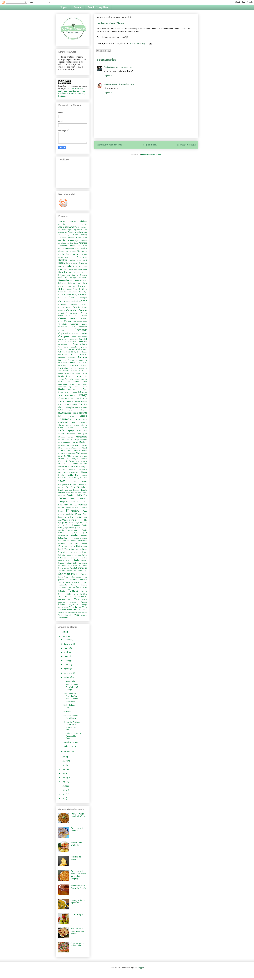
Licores (78, 428)
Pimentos (72, 510)
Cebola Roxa (80, 307)
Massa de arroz (64, 448)
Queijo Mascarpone (68, 530)
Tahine (73, 585)
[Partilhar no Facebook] (106, 50)
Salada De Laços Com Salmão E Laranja (70, 687)
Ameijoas (62, 243)
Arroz (61, 250)
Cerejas (69, 313)
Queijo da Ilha (81, 520)
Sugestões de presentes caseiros (72, 578)
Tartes (78, 587)
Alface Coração (64, 235)
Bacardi (84, 260)
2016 (64, 769)
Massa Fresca (73, 450)
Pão (70, 484)
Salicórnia (73, 552)
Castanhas (62, 305)
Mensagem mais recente (109, 144)
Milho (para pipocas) (80, 456)
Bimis (72, 280)
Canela (72, 297)
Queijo (78, 517)
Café (72, 295)
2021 (64, 790)
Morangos (83, 467)
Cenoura (82, 310)
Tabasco (84, 582)
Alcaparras (62, 232)
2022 (64, 794)
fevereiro (68, 644)
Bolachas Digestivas (66, 286)
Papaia (60, 490)
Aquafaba (84, 248)
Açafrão (61, 224)
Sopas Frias (63, 577)
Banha (75, 263)
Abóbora (83, 221)
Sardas (61, 563)
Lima (85, 427)
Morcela (61, 469)
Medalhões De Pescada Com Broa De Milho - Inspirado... (71, 697)
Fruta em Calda (72, 399)
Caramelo (62, 301)
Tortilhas (83, 594)
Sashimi (75, 563)
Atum (79, 251)
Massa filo (76, 448)
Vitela (74, 612)
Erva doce (62, 363)
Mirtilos (84, 459)
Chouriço (74, 324)
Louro (78, 431)
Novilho (70, 475)
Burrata (61, 295)
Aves (68, 254)
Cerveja (76, 313)
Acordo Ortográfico (98, 7)
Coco (72, 326)
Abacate (61, 221)
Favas (77, 379)
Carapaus (70, 301)
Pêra (67, 502)
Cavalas (73, 304)
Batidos (84, 269)
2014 (64, 761)
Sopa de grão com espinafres (78, 901)
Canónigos (83, 298)
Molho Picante (69, 746)
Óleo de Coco (65, 477)
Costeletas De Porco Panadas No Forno (72, 736)
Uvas (69, 599)
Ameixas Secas (72, 243)
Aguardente (78, 230)
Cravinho (62, 349)
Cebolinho (71, 310)
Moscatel (72, 469)
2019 (64, 781)
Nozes (77, 475)
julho (66, 664)
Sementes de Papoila (67, 568)
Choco (60, 321)
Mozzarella (63, 472)
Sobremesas (66, 574)
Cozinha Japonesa (79, 347)
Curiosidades (81, 349)
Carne (83, 301)
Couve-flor (82, 341)
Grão (60, 410)
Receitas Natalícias (68, 543)
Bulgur (84, 292)
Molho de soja (79, 463)
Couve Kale (74, 339)
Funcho (84, 402)
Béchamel (62, 277)
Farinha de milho (66, 376)
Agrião (70, 230)
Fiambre (61, 389)
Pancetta (74, 481)
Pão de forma (78, 485)
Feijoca (84, 387)
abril (66, 652)
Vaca (76, 599)
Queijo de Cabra (65, 522)
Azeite (76, 254)
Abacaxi (72, 221)
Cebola (83, 304)
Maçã (61, 433)
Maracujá (74, 442)
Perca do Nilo (82, 502)
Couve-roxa (63, 347)
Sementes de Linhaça (79, 565)
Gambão (73, 405)
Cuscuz (61, 352)
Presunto (62, 517)
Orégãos (77, 477)
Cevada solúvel (72, 316)
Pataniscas (71, 495)
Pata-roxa (61, 495)
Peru (60, 505)
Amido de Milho (78, 245)
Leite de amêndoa (72, 425)
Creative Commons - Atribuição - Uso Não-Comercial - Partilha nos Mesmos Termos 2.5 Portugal (72, 92)
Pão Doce (70, 487)
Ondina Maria (109, 67)
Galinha (61, 405)
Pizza (85, 511)
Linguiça (70, 430)
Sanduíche (74, 560)
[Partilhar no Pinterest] (109, 50)
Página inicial (150, 144)
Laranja (83, 415)
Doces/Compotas (65, 354)
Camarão (82, 294)
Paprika (76, 490)
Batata (70, 266)
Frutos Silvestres (73, 401)
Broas (60, 292)
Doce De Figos (77, 914)
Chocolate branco (81, 321)
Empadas (62, 357)
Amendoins (63, 245)
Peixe (62, 498)
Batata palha (63, 269)
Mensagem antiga (186, 144)
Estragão (74, 368)
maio (66, 656)
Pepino (72, 499)
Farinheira (69, 379)
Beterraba (63, 280)
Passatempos (76, 492)
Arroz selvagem (71, 251)
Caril (76, 301)
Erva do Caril (82, 360)
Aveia (84, 251)
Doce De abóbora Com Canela (70, 716)
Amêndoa (83, 243)
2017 (64, 773)
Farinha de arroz (70, 373)
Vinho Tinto (72, 609)
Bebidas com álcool (78, 272)
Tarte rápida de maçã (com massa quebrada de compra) (78, 875)
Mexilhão (62, 456)
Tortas (75, 594)
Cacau (67, 294)
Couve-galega (62, 344)
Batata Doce (81, 266)
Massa (70, 445)
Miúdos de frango (66, 461)
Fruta (61, 398)
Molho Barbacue (81, 461)
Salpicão (78, 555)
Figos (85, 389)
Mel (78, 453)
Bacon (61, 262)
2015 (64, 765)
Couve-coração (70, 341)
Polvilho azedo (63, 514)
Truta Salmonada (65, 596)
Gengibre (70, 407)
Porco (78, 513)
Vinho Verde (67, 612)
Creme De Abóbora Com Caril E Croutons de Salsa (71, 726)
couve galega (63, 339)
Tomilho (67, 594)
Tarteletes (71, 587)
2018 (64, 777)
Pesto (75, 505)
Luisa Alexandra (110, 84)
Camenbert (62, 298)
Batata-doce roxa (75, 270)
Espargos (62, 365)
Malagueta (82, 433)
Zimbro (65, 617)
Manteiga (75, 439)
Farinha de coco (81, 373)
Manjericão (81, 436)
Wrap (76, 615)
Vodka (79, 612)
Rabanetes (62, 538)
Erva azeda (72, 360)
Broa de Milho (80, 289)
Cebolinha (61, 311)
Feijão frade (74, 384)
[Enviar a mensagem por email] (97, 50)
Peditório (67, 711)
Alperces (84, 240)
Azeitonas (82, 256)
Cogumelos (64, 333)
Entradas (82, 357)
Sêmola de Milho (74, 571)
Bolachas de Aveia (77, 283)
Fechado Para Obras (69, 706)
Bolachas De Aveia (71, 742)
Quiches (74, 535)
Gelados (83, 404)
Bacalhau (62, 259)
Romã (60, 549)
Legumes (64, 419)
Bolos (61, 288)
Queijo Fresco (68, 527)
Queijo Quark (79, 532)
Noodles (61, 475)
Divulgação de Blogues (79, 352)
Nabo (78, 472)
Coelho (61, 330)
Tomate (73, 590)
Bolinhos (82, 286)
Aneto (77, 248)
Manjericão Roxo (64, 439)
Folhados (73, 392)
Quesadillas (63, 535)
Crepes (71, 349)
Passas (68, 492)
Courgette (63, 336)
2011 (63, 632)
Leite (77, 419)
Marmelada (62, 445)
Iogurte (83, 412)
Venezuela (72, 602)
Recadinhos (82, 540)
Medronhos (71, 454)
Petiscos (82, 504)
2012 (64, 636)
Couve (73, 336)
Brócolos (67, 292)
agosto (67, 669)
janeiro (67, 639)
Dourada (83, 354)
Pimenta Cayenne (72, 507)
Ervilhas (71, 362)
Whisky (61, 615)
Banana (69, 263)
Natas (84, 472)
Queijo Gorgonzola (81, 528)
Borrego (68, 289)
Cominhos (75, 334)
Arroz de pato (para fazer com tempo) (77, 931)
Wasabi (84, 612)
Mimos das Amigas (68, 459)
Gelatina (62, 407)
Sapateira (84, 560)
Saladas (83, 548)
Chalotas (62, 318)
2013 (64, 757)
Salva (67, 560)
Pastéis (85, 492)
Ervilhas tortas (82, 363)
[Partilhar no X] (103, 50)
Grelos (71, 410)
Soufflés (71, 577)
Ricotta (72, 546)
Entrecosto (62, 360)
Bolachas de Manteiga (76, 858)
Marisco (83, 442)
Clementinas (62, 327)
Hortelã (75, 413)
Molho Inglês (63, 467)
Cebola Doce (64, 308)
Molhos (74, 466)
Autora (77, 7)
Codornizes (82, 326)
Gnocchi (77, 407)
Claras (84, 324)
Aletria (78, 232)
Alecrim (71, 232)
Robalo (85, 546)
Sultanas (83, 580)
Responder (108, 75)
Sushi (68, 582)
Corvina (84, 334)
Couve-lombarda (80, 344)
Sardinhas (68, 563)
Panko (84, 481)
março (67, 648)
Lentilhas (69, 428)
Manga (70, 437)
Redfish (84, 543)
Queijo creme (68, 520)
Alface (84, 232)
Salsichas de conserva (68, 558)
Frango (82, 395)
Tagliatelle (62, 585)
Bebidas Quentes (79, 275)
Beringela (83, 277)
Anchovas (69, 248)
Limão (61, 430)
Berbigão (73, 277)
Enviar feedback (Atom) (151, 154)
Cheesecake (73, 318)
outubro (67, 677)
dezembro (68, 751)
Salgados (62, 552)
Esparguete (73, 365)
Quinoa (84, 535)
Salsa (84, 554)
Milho (69, 456)
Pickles (61, 507)
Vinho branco (75, 607)
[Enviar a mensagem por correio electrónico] (150, 43)
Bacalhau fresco (75, 260)
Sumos (61, 582)
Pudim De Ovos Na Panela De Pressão (79, 886)
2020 (64, 786)
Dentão (68, 352)
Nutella (84, 475)
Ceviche (84, 316)
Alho (78, 237)
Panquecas (62, 484)
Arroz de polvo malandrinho (77, 944)
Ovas (85, 477)
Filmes (60, 392)
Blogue (63, 7)
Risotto (79, 546)
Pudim (70, 517)
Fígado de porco (74, 389)
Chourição (62, 324)
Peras (73, 502)
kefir (60, 416)
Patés (79, 495)
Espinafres (63, 368)
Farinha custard (70, 371)
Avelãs (61, 254)
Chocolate (69, 321)
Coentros (81, 330)
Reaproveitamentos (79, 538)
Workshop (69, 615)
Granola (84, 407)
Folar (66, 392)
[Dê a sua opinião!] (100, 50)
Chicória (84, 318)
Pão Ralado (82, 487)
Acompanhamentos (68, 226)
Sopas (84, 574)
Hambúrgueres (64, 413)
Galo (67, 405)
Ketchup (70, 416)
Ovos (61, 481)
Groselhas (84, 410)
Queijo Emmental (73, 525)
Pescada (68, 504)
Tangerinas (62, 587)
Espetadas (84, 365)
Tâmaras (83, 585)
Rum (72, 549)
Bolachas (62, 283)
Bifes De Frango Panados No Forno (78, 815)
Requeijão (63, 545)
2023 (64, 798)
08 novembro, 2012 (124, 67)
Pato (85, 495)
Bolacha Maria (81, 280)
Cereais (61, 313)
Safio (77, 549)
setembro (68, 673)
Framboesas (70, 395)
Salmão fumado (65, 555)
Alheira (71, 238)
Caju (76, 295)
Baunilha (62, 272)
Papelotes (68, 490)
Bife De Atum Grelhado (76, 843)
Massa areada (81, 445)
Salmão (83, 552)
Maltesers (61, 437)
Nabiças (72, 473)
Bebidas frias (64, 275)
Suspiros (75, 582)
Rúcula (67, 549)
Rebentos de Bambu (67, 541)
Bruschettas (77, 292)
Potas (85, 514)
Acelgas (84, 224)
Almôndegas (73, 240)
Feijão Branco (72, 381)
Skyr (85, 571)
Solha (78, 574)
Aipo (85, 229)
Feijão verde (73, 387)
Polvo (71, 514)
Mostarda (83, 469)
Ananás (61, 248)
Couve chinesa (82, 337)
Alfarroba (62, 238)
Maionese (71, 434)
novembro (68, 681)
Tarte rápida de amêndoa (77, 829)
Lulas (85, 430)
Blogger (141, 967)
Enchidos (72, 357)
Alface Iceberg (80, 234)
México (84, 453)
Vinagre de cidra (74, 604)
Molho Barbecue (64, 464)
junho (66, 660)
